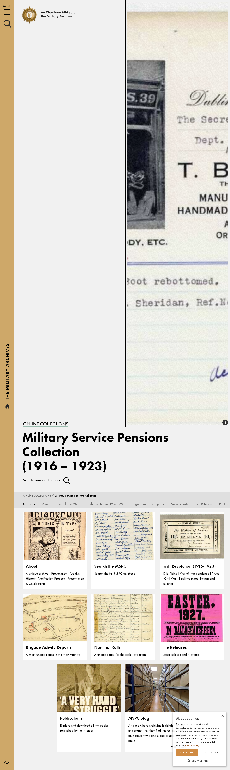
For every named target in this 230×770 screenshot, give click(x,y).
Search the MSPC (69, 504)
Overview (29, 504)
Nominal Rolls (179, 504)
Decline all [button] (211, 752)
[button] (199, 760)
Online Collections (45, 424)
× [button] (222, 716)
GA (7, 763)
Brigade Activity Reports (148, 504)
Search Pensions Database (42, 480)
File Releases (204, 504)
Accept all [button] (187, 752)
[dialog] (199, 739)
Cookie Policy (192, 745)
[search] (7, 23)
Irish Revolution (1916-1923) (106, 504)
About (46, 504)
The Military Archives (7, 373)
